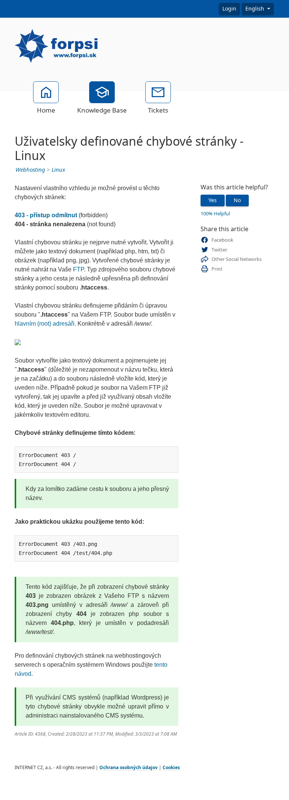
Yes (212, 200)
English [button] (255, 9)
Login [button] (229, 9)
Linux (58, 169)
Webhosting (30, 169)
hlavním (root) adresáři (45, 323)
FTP (78, 269)
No (237, 200)
